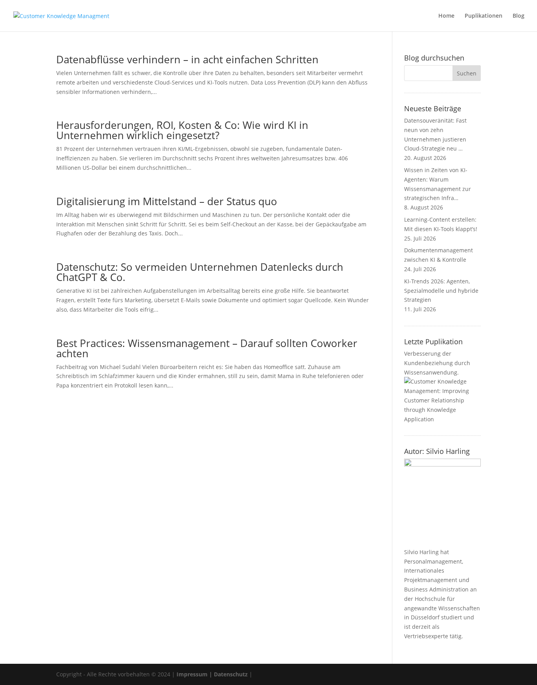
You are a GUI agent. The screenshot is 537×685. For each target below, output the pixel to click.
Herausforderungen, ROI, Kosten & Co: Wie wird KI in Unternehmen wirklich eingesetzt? (182, 130)
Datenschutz (231, 674)
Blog (518, 16)
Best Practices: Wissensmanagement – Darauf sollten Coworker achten (206, 348)
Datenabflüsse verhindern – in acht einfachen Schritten (187, 59)
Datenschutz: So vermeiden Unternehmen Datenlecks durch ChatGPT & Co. (199, 272)
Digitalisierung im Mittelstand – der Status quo (166, 201)
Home (446, 16)
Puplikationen (483, 16)
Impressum (192, 674)
